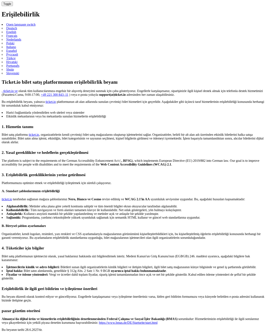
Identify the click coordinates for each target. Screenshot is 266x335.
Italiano (11, 47)
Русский (12, 54)
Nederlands (13, 39)
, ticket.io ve (10, 91)
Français (11, 35)
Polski (10, 43)
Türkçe (11, 58)
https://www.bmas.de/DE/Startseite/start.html (128, 322)
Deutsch (11, 28)
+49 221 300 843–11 (54, 94)
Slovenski (12, 73)
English (11, 32)
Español (11, 50)
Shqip (10, 69)
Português (12, 65)
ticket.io (51, 101)
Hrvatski (11, 62)
